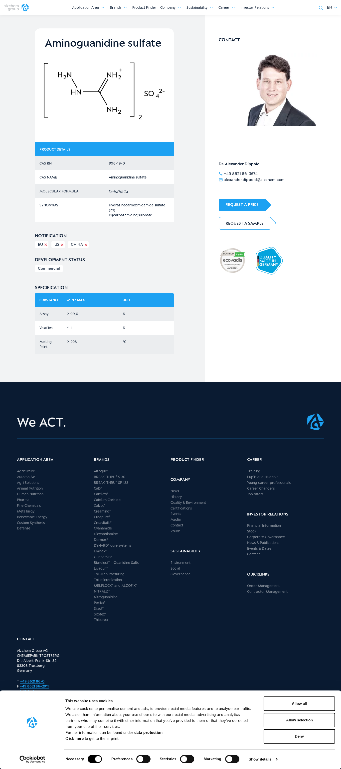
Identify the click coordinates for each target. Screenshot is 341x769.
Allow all (299, 703)
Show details (260, 759)
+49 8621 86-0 (32, 681)
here (80, 738)
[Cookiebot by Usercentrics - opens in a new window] (32, 759)
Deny (299, 736)
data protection (148, 732)
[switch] (143, 759)
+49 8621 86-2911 (34, 686)
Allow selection (299, 720)
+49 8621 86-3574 (241, 173)
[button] (332, 7)
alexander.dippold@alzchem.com (254, 179)
